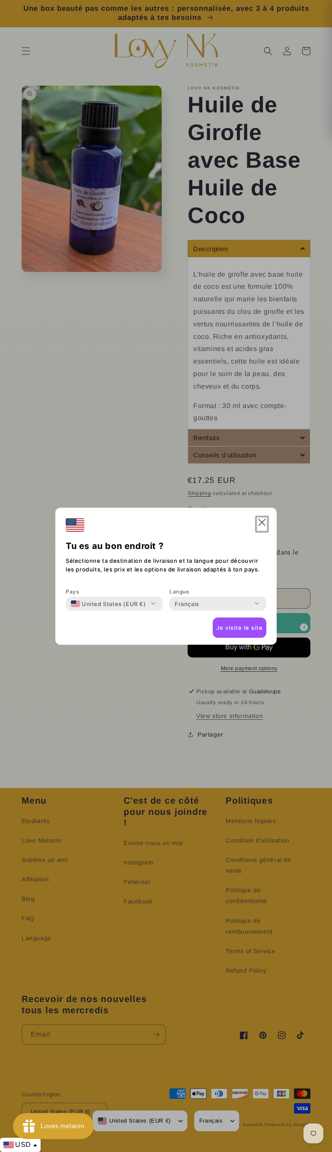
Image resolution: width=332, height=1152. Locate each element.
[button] (262, 524)
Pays (72, 591)
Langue (179, 591)
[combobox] (108, 603)
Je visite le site (239, 627)
